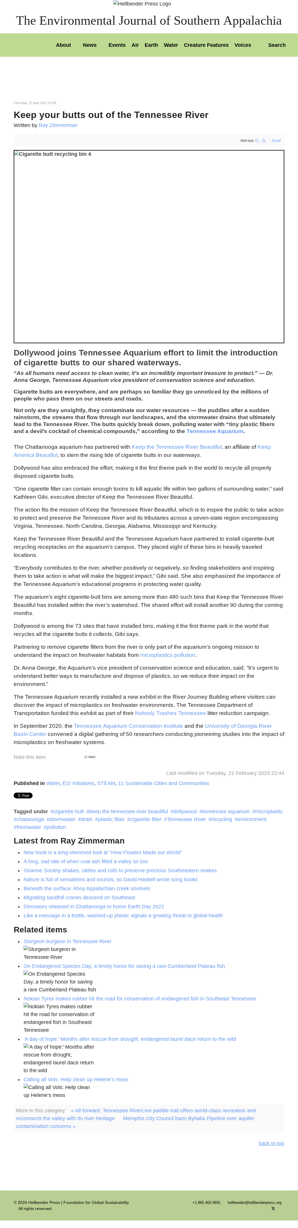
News (90, 45)
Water (171, 45)
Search (276, 45)
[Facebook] (263, 1208)
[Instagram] (282, 1208)
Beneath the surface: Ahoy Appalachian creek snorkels (87, 888)
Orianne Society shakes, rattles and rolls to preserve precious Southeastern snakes (120, 870)
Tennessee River (186, 819)
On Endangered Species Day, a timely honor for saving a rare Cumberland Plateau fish (124, 966)
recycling (222, 819)
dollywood (185, 811)
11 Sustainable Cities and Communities (163, 783)
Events (117, 45)
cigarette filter (146, 819)
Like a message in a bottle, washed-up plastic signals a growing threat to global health (123, 915)
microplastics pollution (167, 655)
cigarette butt (69, 811)
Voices (243, 45)
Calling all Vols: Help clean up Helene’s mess (76, 1079)
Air (135, 45)
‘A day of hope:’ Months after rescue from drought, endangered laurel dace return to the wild (130, 1039)
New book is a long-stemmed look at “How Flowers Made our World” (103, 852)
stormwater (62, 819)
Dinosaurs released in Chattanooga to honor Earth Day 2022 (94, 906)
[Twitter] (273, 1208)
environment (252, 819)
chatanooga (30, 819)
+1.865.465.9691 (206, 1203)
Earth (151, 45)
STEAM (106, 783)
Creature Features (206, 45)
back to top (271, 1143)
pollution (56, 827)
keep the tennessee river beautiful (128, 811)
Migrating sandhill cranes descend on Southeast (79, 897)
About (63, 45)
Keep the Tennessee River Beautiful (177, 447)
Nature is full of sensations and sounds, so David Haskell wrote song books (111, 879)
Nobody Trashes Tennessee (170, 713)
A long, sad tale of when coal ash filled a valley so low (86, 861)
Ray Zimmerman (58, 125)
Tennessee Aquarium (215, 431)
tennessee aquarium (226, 811)
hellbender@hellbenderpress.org (254, 1203)
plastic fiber (111, 819)
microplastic (269, 811)
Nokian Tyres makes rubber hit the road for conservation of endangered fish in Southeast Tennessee (140, 999)
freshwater (29, 827)
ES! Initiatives (78, 783)
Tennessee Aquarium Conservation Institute (128, 726)
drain (87, 819)
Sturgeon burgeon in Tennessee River (67, 941)
